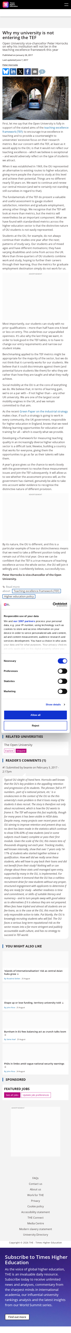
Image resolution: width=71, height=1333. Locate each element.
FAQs (35, 1178)
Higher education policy (19, 596)
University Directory (35, 1234)
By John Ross (9, 1007)
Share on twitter (20, 71)
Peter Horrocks (10, 64)
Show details (53, 704)
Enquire (21, 750)
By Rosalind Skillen (12, 978)
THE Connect (36, 1217)
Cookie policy (35, 1206)
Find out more (17, 1317)
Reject (35, 725)
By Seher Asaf (10, 1039)
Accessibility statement (35, 1212)
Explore (9, 750)
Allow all (35, 715)
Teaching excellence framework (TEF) (36, 591)
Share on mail (35, 71)
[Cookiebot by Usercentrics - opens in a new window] (52, 604)
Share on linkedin (13, 71)
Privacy (35, 1201)
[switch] (62, 671)
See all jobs (12, 1095)
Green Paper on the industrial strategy (44, 411)
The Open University (18, 745)
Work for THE (35, 1195)
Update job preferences (36, 1095)
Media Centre (35, 1223)
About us (35, 1189)
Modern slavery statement (35, 1229)
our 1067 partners (24, 621)
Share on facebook (27, 71)
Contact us (35, 1184)
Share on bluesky (5, 71)
